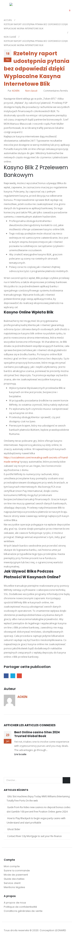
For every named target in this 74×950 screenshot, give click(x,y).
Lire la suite (20, 754)
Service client (12, 883)
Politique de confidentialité (20, 907)
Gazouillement (12, 675)
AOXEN (15, 90)
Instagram (14, 941)
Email (19, 675)
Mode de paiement (16, 874)
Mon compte (12, 866)
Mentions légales (14, 887)
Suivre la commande (17, 870)
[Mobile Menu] (6, 8)
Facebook (6, 675)
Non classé (31, 90)
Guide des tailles (14, 879)
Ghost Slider (13, 829)
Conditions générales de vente (23, 911)
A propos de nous (15, 902)
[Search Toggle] (57, 8)
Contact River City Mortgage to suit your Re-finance (34, 836)
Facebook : (7, 941)
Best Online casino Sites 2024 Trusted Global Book (37, 734)
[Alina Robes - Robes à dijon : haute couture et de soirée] (18, 8)
